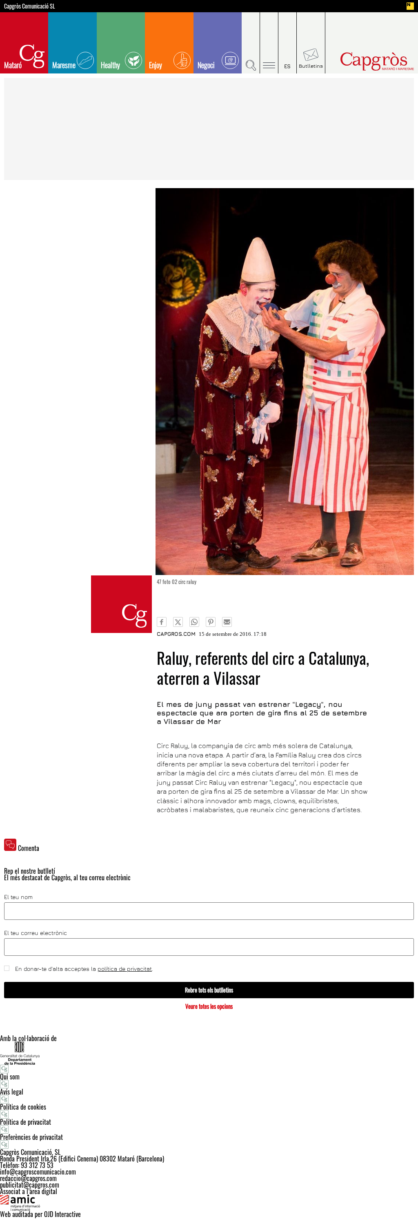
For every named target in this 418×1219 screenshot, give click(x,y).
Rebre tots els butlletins (209, 990)
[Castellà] (287, 42)
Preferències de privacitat (31, 1137)
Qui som (10, 1076)
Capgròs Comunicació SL (29, 6)
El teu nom (18, 897)
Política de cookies (23, 1107)
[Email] (227, 622)
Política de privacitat (25, 1122)
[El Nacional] (410, 6)
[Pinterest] (211, 622)
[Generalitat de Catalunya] (209, 1053)
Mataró (13, 65)
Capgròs (367, 61)
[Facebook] (162, 622)
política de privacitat (125, 968)
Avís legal (11, 1092)
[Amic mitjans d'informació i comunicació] (209, 1203)
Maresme (64, 65)
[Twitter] (178, 622)
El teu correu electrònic (35, 933)
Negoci (206, 65)
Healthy (110, 65)
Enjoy (155, 65)
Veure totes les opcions (209, 1006)
